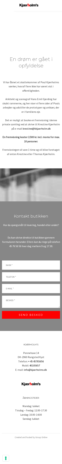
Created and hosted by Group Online (31, 437)
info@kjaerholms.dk (35, 369)
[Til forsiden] (28, 5)
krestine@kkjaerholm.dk (37, 128)
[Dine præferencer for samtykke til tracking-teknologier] (6, 458)
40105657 (34, 365)
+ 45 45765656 (36, 361)
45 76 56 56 (15, 246)
